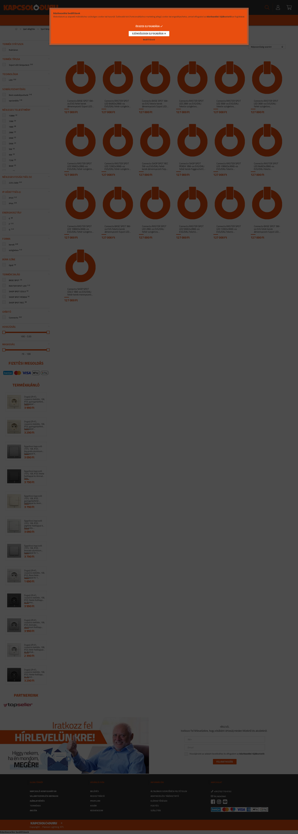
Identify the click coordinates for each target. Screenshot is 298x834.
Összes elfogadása (147, 26)
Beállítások (149, 39)
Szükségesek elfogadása (147, 33)
